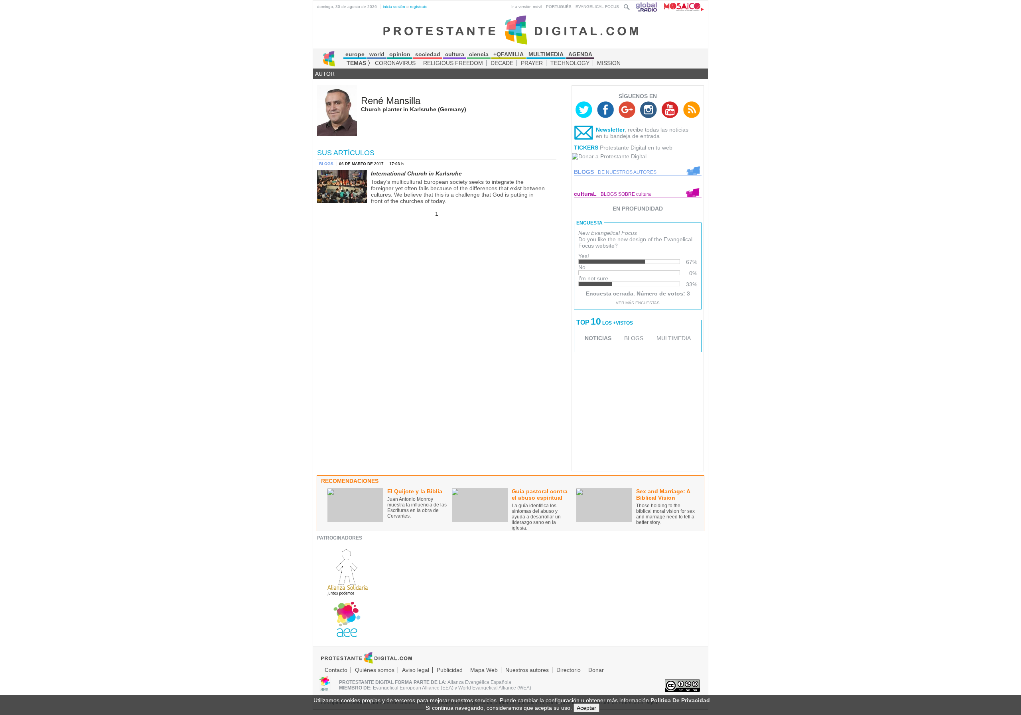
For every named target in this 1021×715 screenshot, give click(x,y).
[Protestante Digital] (510, 29)
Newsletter (610, 129)
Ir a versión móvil (526, 6)
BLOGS (633, 338)
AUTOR (325, 74)
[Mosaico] (681, 6)
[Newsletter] (584, 134)
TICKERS (586, 147)
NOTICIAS (598, 338)
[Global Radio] (647, 6)
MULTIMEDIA (673, 338)
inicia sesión (394, 6)
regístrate (419, 6)
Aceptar (586, 708)
